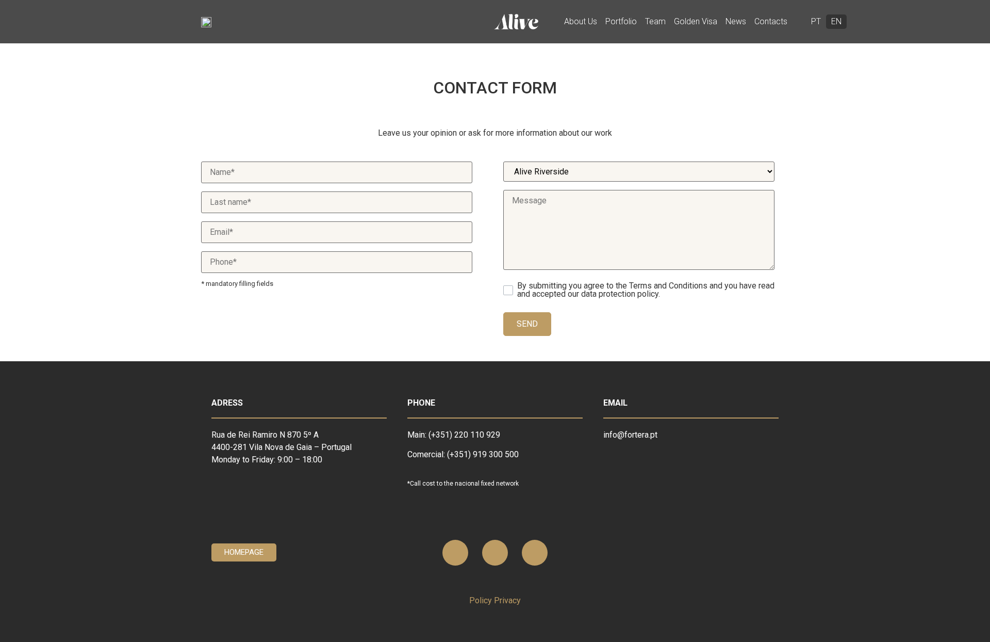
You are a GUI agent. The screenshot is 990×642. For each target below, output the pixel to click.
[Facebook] (495, 553)
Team (655, 21)
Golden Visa (695, 21)
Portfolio (621, 21)
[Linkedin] (455, 553)
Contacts (770, 21)
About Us (580, 21)
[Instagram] (535, 553)
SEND (527, 324)
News (735, 21)
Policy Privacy (495, 600)
